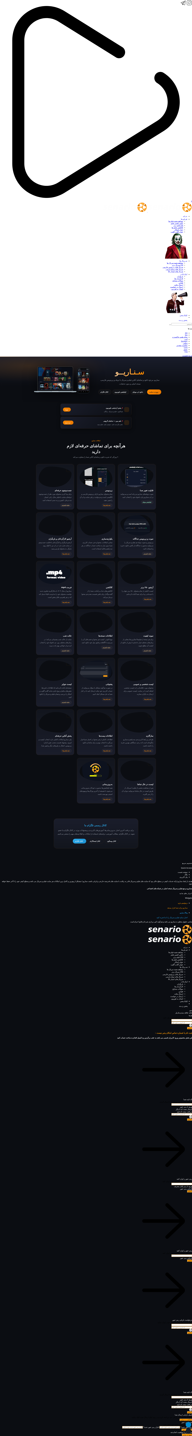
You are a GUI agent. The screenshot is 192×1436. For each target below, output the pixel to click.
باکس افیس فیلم (177, 223)
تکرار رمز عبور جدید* (151, 1427)
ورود (66, 410)
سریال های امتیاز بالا (175, 271)
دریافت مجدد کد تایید (184, 1111)
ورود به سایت (187, 1435)
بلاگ (186, 874)
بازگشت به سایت (185, 1420)
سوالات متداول (177, 281)
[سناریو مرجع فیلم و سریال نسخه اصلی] (147, 212)
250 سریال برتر (177, 265)
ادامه (189, 1028)
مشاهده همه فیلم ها (175, 221)
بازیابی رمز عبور (186, 1189)
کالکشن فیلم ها (177, 228)
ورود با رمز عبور (186, 1107)
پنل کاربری (184, 877)
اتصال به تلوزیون (177, 289)
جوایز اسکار (178, 230)
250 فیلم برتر (178, 225)
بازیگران (180, 276)
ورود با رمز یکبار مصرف (183, 1186)
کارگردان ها (178, 279)
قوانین (181, 283)
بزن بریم (68, 423)
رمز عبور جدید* (186, 1427)
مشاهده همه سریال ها (175, 263)
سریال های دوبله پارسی (174, 269)
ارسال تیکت (178, 285)
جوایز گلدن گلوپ (177, 232)
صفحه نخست (183, 872)
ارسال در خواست (176, 287)
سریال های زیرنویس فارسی (173, 267)
